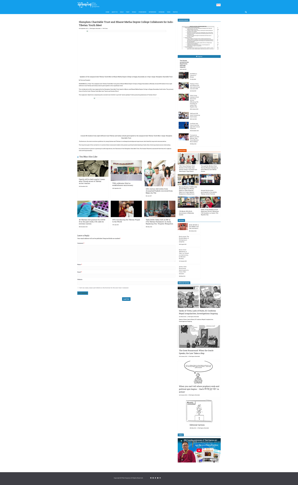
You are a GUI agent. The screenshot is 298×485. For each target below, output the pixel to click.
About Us (115, 12)
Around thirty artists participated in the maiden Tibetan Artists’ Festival (209, 192)
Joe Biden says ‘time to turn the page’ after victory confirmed (195, 126)
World (134, 12)
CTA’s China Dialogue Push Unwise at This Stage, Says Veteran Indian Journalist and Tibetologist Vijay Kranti (188, 168)
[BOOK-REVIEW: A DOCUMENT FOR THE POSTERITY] (183, 228)
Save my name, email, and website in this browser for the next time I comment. (104, 288)
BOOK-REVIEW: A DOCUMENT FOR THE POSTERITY (194, 226)
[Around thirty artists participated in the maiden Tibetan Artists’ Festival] (210, 179)
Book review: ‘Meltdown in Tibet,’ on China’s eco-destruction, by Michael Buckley (184, 254)
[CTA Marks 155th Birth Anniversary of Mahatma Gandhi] (188, 202)
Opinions (161, 12)
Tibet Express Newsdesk (95, 28)
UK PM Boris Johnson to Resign (193, 75)
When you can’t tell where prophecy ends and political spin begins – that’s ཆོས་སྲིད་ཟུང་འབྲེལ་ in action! (199, 389)
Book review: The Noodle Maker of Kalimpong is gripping (184, 239)
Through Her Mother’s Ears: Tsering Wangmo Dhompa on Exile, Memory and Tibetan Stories (209, 168)
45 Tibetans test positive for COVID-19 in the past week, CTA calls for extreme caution (92, 222)
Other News (142, 12)
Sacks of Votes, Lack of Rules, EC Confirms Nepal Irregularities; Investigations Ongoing (198, 312)
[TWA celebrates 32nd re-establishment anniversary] (126, 161)
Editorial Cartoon (197, 425)
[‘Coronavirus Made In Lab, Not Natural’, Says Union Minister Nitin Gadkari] (184, 136)
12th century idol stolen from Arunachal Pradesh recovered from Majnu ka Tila (159, 191)
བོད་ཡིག (218, 5)
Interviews (152, 12)
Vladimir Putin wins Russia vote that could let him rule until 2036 (195, 86)
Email (79, 272)
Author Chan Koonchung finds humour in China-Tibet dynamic (184, 270)
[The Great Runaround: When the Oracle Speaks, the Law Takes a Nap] (199, 336)
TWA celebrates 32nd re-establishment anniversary (122, 184)
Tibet (127, 12)
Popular (200, 56)
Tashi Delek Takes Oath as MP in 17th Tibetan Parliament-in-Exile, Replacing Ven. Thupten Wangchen (159, 222)
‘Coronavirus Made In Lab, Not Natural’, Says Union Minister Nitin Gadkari (194, 138)
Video (168, 12)
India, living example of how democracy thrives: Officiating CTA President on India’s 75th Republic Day (194, 101)
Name (79, 264)
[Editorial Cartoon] (199, 411)
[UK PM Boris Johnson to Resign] (184, 75)
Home (107, 12)
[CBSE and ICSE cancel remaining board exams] (184, 115)
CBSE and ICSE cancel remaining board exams (195, 115)
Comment (80, 243)
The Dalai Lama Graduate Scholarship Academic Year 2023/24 (197, 28)
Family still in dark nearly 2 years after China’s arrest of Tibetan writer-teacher (92, 181)
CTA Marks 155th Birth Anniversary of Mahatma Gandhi (186, 212)
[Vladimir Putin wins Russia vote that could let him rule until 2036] (184, 85)
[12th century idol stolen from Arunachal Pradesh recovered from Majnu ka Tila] (159, 161)
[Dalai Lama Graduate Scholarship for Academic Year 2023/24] (197, 46)
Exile (121, 12)
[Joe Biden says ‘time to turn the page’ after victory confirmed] (184, 125)
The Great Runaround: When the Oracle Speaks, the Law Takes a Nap (196, 352)
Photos (175, 12)
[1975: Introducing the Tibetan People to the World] (126, 202)
